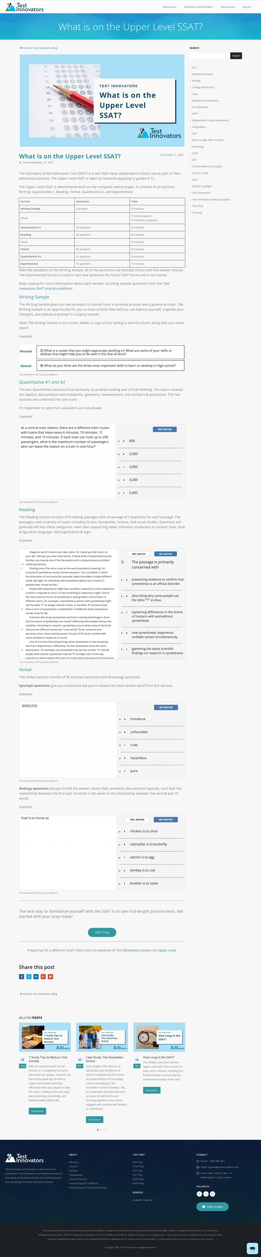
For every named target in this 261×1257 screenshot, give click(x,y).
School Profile (200, 173)
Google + (43, 976)
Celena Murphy (34, 162)
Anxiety (196, 80)
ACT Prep (137, 1170)
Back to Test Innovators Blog (39, 48)
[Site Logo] (24, 7)
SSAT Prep (138, 1166)
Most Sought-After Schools (207, 140)
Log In (246, 6)
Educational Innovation (205, 100)
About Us (74, 1162)
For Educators (200, 107)
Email (50, 976)
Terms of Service (78, 1179)
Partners (73, 1170)
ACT (194, 67)
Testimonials (76, 1174)
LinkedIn (36, 976)
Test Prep (197, 206)
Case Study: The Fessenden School (104, 1059)
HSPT (195, 113)
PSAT (195, 153)
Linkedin (212, 1194)
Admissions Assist (202, 74)
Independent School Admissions (210, 120)
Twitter (28, 976)
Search (194, 48)
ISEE (194, 133)
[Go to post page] (45, 1037)
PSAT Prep (138, 1179)
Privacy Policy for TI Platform (83, 1183)
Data (195, 94)
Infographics (199, 127)
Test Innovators (201, 192)
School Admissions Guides (207, 166)
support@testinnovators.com (222, 1167)
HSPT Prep (138, 1183)
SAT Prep (137, 1174)
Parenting (197, 146)
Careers (73, 1166)
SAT (194, 159)
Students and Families (198, 6)
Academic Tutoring (142, 1200)
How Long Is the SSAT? (158, 1057)
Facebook (21, 976)
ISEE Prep (138, 1162)
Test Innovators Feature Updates (211, 199)
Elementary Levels (136, 950)
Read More (37, 1111)
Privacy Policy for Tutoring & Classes (88, 1187)
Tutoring (197, 212)
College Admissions (203, 87)
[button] (97, 1129)
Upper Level (166, 950)
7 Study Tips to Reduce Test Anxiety (48, 1059)
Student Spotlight (202, 186)
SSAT (50, 162)
